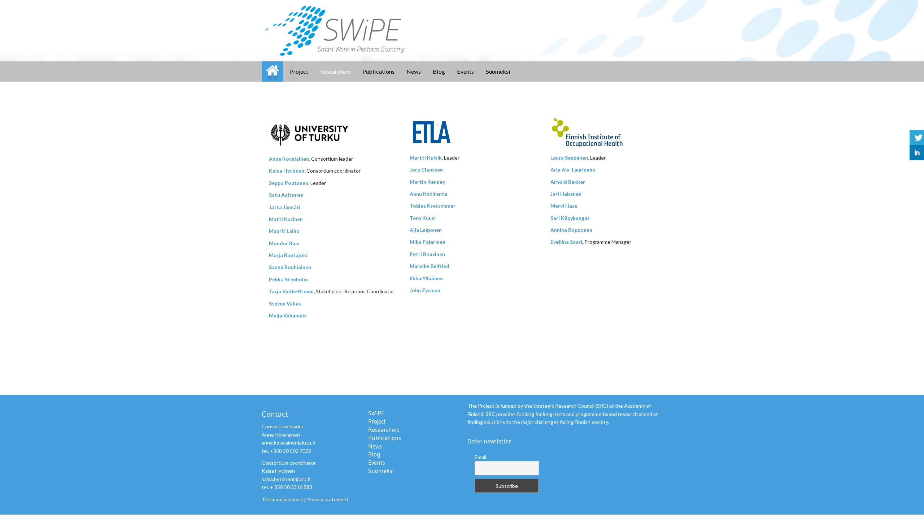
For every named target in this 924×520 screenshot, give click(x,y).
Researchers (335, 71)
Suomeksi (498, 71)
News (413, 71)
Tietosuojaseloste (282, 499)
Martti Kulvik (426, 158)
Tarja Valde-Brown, (292, 291)
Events (465, 71)
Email (480, 457)
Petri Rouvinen (427, 254)
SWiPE (272, 71)
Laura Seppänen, (569, 158)
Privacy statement (328, 499)
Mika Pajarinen (427, 242)
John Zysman (425, 290)
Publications (378, 71)
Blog (439, 71)
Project (299, 71)
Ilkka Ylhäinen (426, 278)
